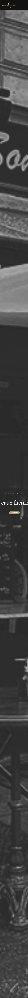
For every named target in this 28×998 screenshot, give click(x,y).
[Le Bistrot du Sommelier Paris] (9, 5)
